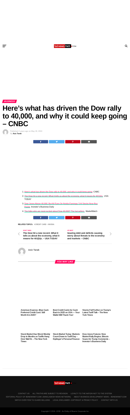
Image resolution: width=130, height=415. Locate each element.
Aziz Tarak (17, 133)
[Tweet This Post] (56, 141)
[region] (65, 21)
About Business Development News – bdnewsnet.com (100, 397)
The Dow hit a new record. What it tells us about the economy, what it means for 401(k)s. (63, 196)
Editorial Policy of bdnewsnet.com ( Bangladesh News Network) (38, 397)
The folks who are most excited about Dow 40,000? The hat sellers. (54, 211)
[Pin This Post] (72, 141)
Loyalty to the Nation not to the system (91, 393)
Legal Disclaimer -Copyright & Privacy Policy (75, 400)
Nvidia (51, 224)
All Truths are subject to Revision (50, 393)
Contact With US (109, 400)
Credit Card (40, 224)
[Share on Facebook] (40, 141)
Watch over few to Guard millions (32, 400)
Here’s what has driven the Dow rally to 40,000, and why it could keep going (58, 192)
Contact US (23, 393)
